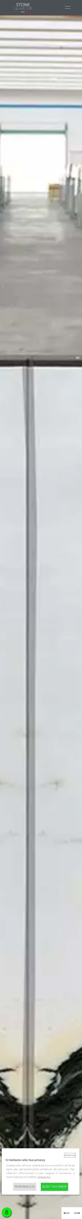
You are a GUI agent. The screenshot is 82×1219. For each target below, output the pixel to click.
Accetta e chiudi (54, 1186)
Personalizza (25, 1186)
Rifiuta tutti (69, 1155)
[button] (66, 1213)
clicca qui (44, 1177)
